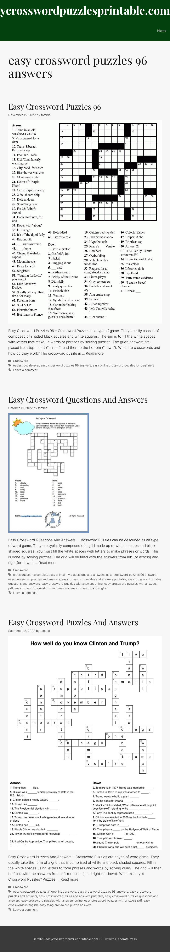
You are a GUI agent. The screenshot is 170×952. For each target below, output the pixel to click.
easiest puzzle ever (26, 365)
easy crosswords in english (88, 588)
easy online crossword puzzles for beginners (123, 365)
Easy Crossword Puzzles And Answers (73, 622)
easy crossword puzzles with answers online (72, 583)
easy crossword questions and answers (42, 588)
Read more (95, 353)
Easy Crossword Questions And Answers (78, 399)
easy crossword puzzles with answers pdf (113, 900)
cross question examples (30, 574)
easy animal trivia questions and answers (76, 574)
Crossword (20, 361)
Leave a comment (25, 370)
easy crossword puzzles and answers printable (94, 579)
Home (161, 30)
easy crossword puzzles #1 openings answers (44, 891)
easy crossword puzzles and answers (34, 579)
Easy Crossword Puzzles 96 (54, 106)
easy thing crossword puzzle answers (65, 905)
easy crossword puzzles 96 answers (66, 365)
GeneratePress (126, 939)
